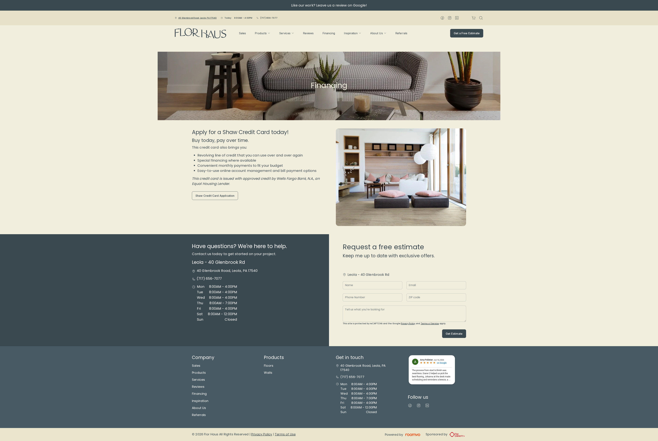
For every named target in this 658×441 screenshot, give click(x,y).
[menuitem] (242, 33)
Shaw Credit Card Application (215, 195)
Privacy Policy (408, 323)
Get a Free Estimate (467, 33)
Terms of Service (430, 323)
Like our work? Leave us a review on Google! (329, 5)
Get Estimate (454, 333)
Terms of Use (285, 434)
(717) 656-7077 (268, 17)
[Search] (481, 18)
